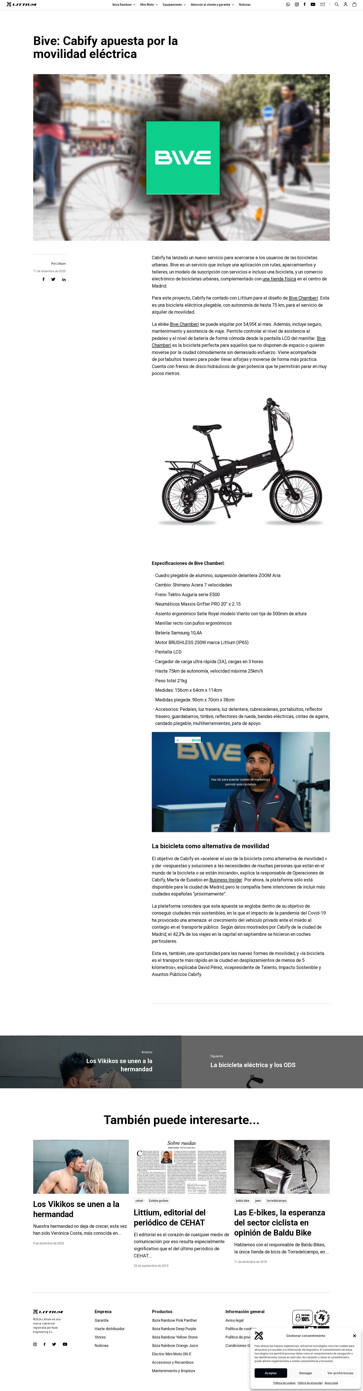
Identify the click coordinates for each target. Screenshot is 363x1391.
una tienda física (279, 278)
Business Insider (225, 879)
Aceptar (271, 1373)
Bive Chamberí (303, 298)
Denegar (305, 1373)
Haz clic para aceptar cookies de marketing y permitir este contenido (240, 782)
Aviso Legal (331, 1383)
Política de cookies (285, 1383)
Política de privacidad (310, 1383)
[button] (354, 1336)
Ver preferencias (340, 1373)
